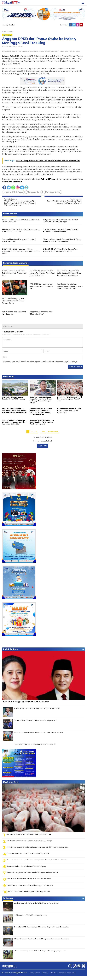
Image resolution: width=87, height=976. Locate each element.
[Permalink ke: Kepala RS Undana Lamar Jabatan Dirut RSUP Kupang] (15, 388)
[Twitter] (74, 25)
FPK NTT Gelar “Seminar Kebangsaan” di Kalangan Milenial (28, 891)
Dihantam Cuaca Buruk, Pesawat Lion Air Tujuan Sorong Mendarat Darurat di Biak (62, 240)
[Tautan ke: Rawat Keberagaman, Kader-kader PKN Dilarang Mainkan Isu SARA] (8, 736)
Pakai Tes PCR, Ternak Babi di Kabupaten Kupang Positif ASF (69, 399)
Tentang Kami (35, 973)
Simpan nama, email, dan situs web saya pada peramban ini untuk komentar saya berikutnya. (40, 362)
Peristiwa (7, 35)
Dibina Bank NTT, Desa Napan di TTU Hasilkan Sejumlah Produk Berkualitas (41, 927)
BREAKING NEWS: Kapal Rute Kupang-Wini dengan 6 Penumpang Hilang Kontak (60, 250)
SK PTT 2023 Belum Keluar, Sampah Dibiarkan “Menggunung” (29, 841)
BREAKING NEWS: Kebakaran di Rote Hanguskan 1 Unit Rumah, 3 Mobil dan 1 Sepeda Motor (21, 251)
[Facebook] (70, 25)
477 (43, 432)
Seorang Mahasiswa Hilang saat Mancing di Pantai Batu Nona (19, 240)
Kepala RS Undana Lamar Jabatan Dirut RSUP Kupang (13, 398)
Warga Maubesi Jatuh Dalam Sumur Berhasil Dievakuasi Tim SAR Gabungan (60, 221)
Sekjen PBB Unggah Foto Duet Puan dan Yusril (26, 702)
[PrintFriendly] (26, 187)
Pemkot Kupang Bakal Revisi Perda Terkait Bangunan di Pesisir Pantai (32, 872)
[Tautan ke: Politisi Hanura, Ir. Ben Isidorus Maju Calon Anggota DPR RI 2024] (8, 712)
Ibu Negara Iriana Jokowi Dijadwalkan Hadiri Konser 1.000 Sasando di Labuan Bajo (70, 286)
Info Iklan (53, 973)
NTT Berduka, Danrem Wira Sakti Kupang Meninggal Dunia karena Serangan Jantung (69, 273)
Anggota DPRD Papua (13, 192)
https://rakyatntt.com (12, 182)
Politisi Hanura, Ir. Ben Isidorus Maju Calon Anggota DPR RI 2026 (37, 708)
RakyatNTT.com (48, 179)
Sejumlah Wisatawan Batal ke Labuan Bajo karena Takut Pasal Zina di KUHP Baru (42, 273)
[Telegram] (22, 187)
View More (42, 446)
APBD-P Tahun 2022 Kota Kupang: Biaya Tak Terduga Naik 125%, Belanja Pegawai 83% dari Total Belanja (20, 202)
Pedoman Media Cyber (67, 973)
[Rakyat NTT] (11, 3)
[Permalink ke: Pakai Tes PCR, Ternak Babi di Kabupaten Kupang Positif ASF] (70, 388)
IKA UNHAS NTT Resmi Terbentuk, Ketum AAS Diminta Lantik (29, 879)
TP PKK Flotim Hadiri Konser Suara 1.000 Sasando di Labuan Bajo (42, 286)
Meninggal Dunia (52, 192)
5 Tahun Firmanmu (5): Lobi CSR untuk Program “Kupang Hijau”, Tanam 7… (40, 951)
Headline (9, 46)
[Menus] (83, 2)
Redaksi (45, 973)
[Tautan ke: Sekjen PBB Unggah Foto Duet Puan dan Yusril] (43, 675)
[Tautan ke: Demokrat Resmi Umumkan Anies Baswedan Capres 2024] (8, 724)
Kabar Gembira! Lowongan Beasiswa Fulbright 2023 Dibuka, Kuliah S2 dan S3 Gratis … (37, 860)
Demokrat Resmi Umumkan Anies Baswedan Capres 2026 (35, 720)
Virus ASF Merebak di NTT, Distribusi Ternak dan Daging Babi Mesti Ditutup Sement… (37, 847)
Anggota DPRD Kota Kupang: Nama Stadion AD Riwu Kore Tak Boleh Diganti (42, 422)
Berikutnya (53, 432)
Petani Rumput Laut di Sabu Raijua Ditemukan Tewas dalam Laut (20, 221)
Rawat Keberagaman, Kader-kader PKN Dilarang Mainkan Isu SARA (38, 732)
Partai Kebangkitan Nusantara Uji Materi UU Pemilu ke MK (35, 744)
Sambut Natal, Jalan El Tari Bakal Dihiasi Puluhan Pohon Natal (36, 903)
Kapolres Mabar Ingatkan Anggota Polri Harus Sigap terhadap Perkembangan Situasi (41, 400)
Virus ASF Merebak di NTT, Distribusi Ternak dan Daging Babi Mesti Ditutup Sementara (14, 410)
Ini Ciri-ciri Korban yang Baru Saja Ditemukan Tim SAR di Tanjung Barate (13, 301)
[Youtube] (81, 25)
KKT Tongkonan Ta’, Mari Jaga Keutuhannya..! (30, 915)
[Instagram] (78, 25)
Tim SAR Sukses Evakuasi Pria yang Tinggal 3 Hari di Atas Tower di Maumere (60, 230)
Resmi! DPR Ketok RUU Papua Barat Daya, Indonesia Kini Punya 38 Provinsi (64, 201)
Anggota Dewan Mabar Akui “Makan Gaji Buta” (41, 313)
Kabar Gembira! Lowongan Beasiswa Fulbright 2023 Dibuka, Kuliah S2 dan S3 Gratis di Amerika (41, 411)
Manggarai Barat (17, 46)
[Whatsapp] (13, 187)
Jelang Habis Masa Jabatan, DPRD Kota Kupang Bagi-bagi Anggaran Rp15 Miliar (14, 422)
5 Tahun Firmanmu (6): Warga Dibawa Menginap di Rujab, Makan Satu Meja (41, 939)
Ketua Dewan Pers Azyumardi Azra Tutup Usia (14, 313)
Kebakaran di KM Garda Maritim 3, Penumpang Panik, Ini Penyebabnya (20, 230)
